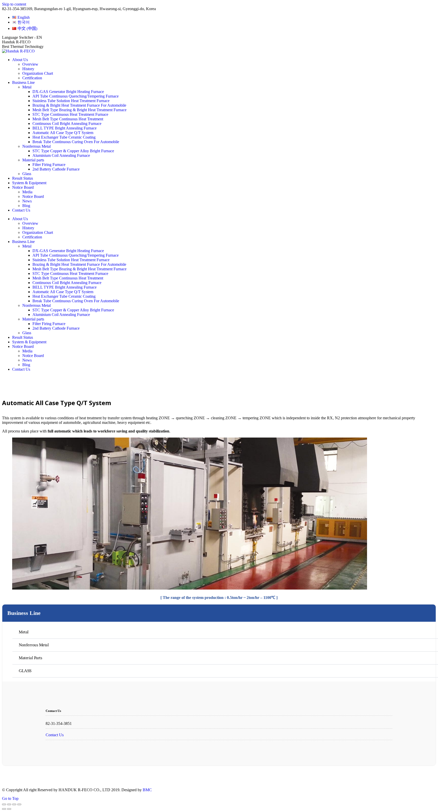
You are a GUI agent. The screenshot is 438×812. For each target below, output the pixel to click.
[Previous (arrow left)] (4, 809)
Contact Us (55, 735)
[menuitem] (21, 17)
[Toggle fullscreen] (14, 804)
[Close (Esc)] (4, 804)
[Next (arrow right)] (9, 809)
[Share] (9, 804)
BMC (147, 790)
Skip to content (14, 4)
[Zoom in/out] (19, 804)
